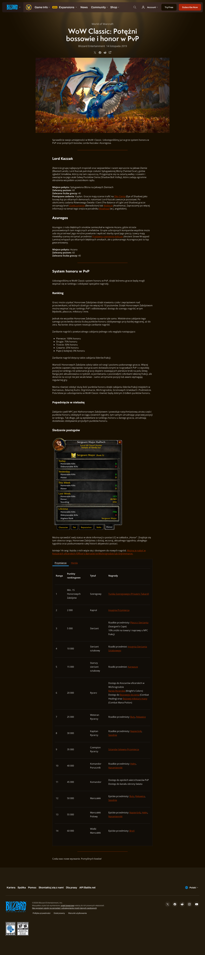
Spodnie (112, 735)
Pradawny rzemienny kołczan (107, 236)
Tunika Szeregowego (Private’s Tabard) (128, 593)
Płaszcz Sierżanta (139, 622)
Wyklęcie (108, 205)
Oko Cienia (119, 196)
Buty (132, 716)
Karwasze (133, 666)
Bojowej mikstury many (135, 698)
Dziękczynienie (77, 205)
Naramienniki (115, 767)
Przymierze (61, 562)
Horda (74, 562)
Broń (132, 830)
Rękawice (141, 716)
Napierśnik (136, 731)
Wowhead (104, 208)
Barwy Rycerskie (116, 690)
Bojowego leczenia (129, 694)
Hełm (133, 763)
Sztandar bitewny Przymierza (123, 749)
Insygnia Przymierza (118, 610)
